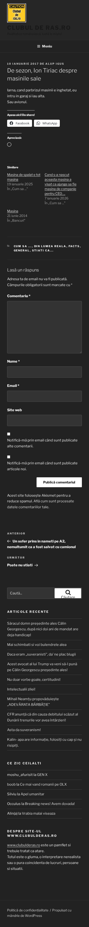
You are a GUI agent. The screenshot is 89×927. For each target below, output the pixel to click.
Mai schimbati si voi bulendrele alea (36, 645)
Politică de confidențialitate (27, 910)
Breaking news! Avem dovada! (50, 804)
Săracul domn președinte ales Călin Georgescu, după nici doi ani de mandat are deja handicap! (42, 629)
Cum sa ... (23, 246)
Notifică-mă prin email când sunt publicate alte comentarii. (42, 443)
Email (13, 386)
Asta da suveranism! (24, 730)
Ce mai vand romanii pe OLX (43, 784)
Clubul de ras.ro (39, 27)
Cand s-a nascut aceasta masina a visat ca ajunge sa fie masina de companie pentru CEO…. (60, 184)
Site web (14, 410)
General (22, 250)
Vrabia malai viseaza (38, 813)
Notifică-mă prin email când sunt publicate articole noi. (42, 466)
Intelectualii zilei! (21, 689)
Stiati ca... (43, 250)
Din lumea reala (50, 246)
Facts (74, 246)
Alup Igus (54, 63)
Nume (13, 361)
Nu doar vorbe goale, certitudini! (34, 679)
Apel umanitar (32, 794)
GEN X (42, 775)
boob (11, 784)
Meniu (47, 46)
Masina (12, 211)
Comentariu (18, 296)
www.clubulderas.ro (23, 845)
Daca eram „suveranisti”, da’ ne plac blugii (41, 654)
